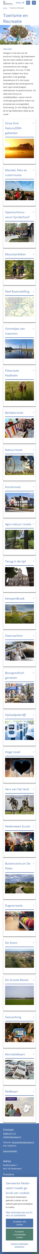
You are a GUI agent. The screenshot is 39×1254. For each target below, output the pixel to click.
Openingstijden (10, 1151)
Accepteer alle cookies (19, 1223)
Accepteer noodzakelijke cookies (19, 1234)
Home (5, 8)
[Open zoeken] (34, 3)
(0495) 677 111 (9, 1133)
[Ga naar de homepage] (8, 2)
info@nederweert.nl (12, 1137)
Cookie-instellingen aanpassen (19, 1245)
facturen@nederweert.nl (23, 1142)
